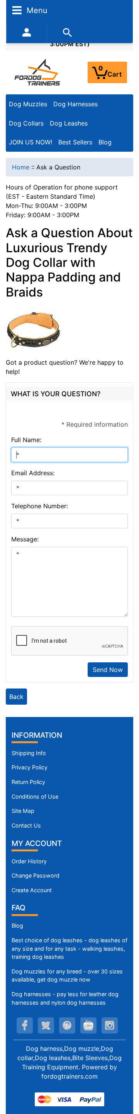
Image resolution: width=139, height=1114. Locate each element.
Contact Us (26, 825)
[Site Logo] (38, 72)
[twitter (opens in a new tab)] (46, 1025)
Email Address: (32, 473)
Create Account (32, 890)
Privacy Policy (29, 767)
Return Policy (28, 782)
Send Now (108, 669)
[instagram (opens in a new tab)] (109, 1025)
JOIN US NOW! (30, 142)
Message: (25, 539)
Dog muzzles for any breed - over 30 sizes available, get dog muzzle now (67, 975)
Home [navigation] (20, 167)
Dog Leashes (69, 123)
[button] (125, 1076)
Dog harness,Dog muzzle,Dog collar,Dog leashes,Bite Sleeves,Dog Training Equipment (69, 1058)
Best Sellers (75, 142)
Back (16, 696)
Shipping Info (29, 753)
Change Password (35, 875)
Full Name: (26, 440)
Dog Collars (26, 123)
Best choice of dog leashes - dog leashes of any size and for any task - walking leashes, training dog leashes (69, 948)
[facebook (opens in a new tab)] (24, 1025)
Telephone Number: (39, 506)
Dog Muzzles (28, 104)
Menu (35, 10)
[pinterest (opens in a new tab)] (67, 1025)
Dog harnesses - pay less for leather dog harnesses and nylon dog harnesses (65, 998)
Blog (105, 142)
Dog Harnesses (75, 104)
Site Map (23, 810)
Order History (29, 861)
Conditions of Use (35, 796)
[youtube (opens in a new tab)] (88, 1025)
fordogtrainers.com (69, 1076)
